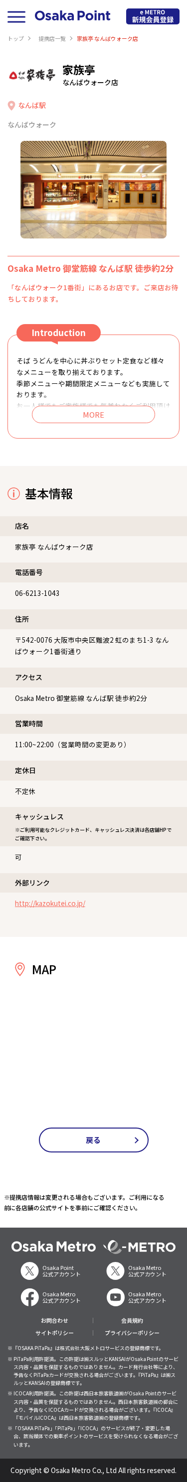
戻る (93, 1140)
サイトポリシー (54, 1333)
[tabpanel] (93, 189)
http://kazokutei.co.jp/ (50, 903)
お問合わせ (54, 1320)
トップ (15, 38)
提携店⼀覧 (52, 38)
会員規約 (132, 1320)
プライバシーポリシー (132, 1333)
